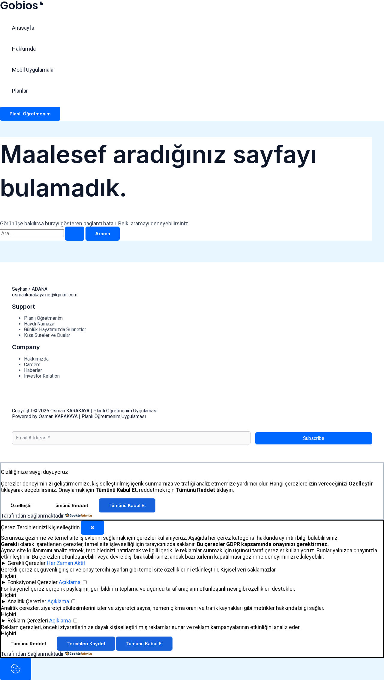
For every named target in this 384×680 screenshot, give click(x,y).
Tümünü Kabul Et (127, 505)
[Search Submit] (74, 234)
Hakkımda (24, 49)
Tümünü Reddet (70, 505)
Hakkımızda (36, 359)
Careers (32, 364)
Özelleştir (21, 505)
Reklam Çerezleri (28, 620)
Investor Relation (42, 376)
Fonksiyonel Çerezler (33, 582)
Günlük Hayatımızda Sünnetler (55, 329)
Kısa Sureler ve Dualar (47, 335)
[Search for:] (43, 233)
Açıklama (69, 582)
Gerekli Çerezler (27, 563)
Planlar (20, 91)
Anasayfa (23, 28)
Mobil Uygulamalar (33, 70)
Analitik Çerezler (27, 601)
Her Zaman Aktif (66, 563)
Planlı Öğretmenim (43, 318)
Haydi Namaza (39, 324)
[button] (30, 114)
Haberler (33, 370)
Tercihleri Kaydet (86, 643)
